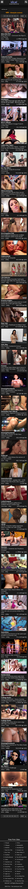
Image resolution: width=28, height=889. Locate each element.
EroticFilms (7, 866)
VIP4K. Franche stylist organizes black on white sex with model (12, 526)
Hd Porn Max (20, 878)
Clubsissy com (8, 880)
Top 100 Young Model (22, 857)
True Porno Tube (20, 869)
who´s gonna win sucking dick (11, 80)
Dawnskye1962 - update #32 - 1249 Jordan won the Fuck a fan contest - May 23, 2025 (13, 480)
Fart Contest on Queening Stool (11, 789)
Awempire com (20, 850)
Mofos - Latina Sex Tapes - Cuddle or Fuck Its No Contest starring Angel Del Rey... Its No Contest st (14, 147)
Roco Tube (7, 852)
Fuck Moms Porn (20, 876)
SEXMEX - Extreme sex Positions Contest (12, 549)
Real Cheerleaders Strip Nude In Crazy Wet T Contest (12, 391)
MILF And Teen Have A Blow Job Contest (12, 590)
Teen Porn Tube (20, 880)
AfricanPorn (7, 876)
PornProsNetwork (9, 857)
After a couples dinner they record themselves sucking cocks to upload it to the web (14, 193)
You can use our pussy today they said (12, 611)
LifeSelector (19, 864)
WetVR (18, 873)
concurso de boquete (8, 258)
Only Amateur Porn (9, 878)
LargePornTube (20, 866)
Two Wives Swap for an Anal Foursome (10, 170)
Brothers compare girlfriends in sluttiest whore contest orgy (11, 503)
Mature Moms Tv (20, 852)
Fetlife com (19, 854)
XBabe (6, 859)
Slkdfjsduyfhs (20, 845)
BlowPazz (4, 214)
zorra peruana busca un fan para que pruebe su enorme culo (13, 634)
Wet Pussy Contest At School (11, 346)
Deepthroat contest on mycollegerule (13, 570)
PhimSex (19, 871)
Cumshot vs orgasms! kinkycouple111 (14, 413)
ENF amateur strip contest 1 (10, 655)
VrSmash (7, 843)
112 (22, 16)
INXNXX (7, 847)
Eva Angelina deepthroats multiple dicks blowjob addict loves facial (12, 235)
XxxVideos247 (20, 859)
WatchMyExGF (20, 847)
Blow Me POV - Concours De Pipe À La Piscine (13, 36)
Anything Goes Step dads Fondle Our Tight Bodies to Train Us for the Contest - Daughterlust (13, 809)
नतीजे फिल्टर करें (4, 9)
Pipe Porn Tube (8, 864)
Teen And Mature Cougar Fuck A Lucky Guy (12, 124)
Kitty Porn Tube (8, 850)
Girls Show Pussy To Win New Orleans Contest (11, 435)
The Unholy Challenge (8, 768)
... (19, 16)
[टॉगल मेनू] (2, 2)
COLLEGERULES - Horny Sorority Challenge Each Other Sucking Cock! (13, 700)
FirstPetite (7, 854)
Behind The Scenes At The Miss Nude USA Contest (14, 745)
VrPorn (18, 843)
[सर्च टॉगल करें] (25, 2)
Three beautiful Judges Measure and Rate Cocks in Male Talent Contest (13, 59)
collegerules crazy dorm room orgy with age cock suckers (12, 722)
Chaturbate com (8, 861)
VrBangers (7, 845)
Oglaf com (7, 873)
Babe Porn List (8, 869)
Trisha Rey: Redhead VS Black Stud (13, 325)
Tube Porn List (8, 871)
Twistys (18, 861)
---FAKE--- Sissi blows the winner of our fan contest (13, 458)
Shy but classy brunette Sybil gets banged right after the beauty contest (13, 280)
